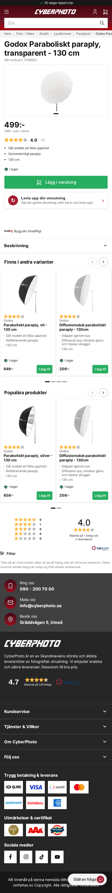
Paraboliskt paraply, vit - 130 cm (25, 327)
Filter (10, 553)
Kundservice (17, 711)
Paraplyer (83, 34)
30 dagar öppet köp (58, 3)
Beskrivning (16, 245)
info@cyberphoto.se (41, 605)
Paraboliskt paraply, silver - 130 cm (28, 458)
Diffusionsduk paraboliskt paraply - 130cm (82, 327)
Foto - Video (25, 34)
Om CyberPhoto (20, 741)
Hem (7, 34)
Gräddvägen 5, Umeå (41, 622)
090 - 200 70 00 (37, 589)
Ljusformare (62, 34)
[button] (43, 682)
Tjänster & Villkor (21, 726)
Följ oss (11, 756)
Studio (44, 34)
